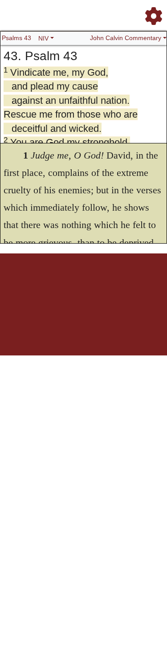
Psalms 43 (16, 37)
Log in (24, 284)
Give (93, 289)
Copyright (117, 284)
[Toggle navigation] (150, 12)
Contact (77, 289)
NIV (43, 38)
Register (43, 284)
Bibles (81, 284)
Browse (63, 284)
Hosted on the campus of (39, 329)
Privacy (138, 284)
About (97, 284)
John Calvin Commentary (125, 37)
